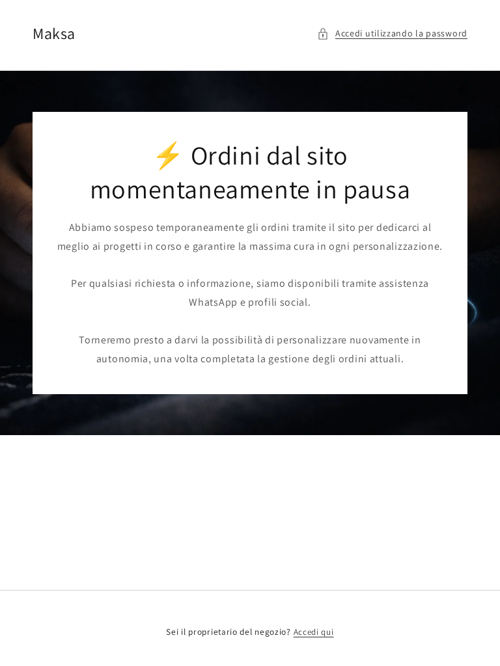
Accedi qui (314, 631)
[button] (392, 33)
